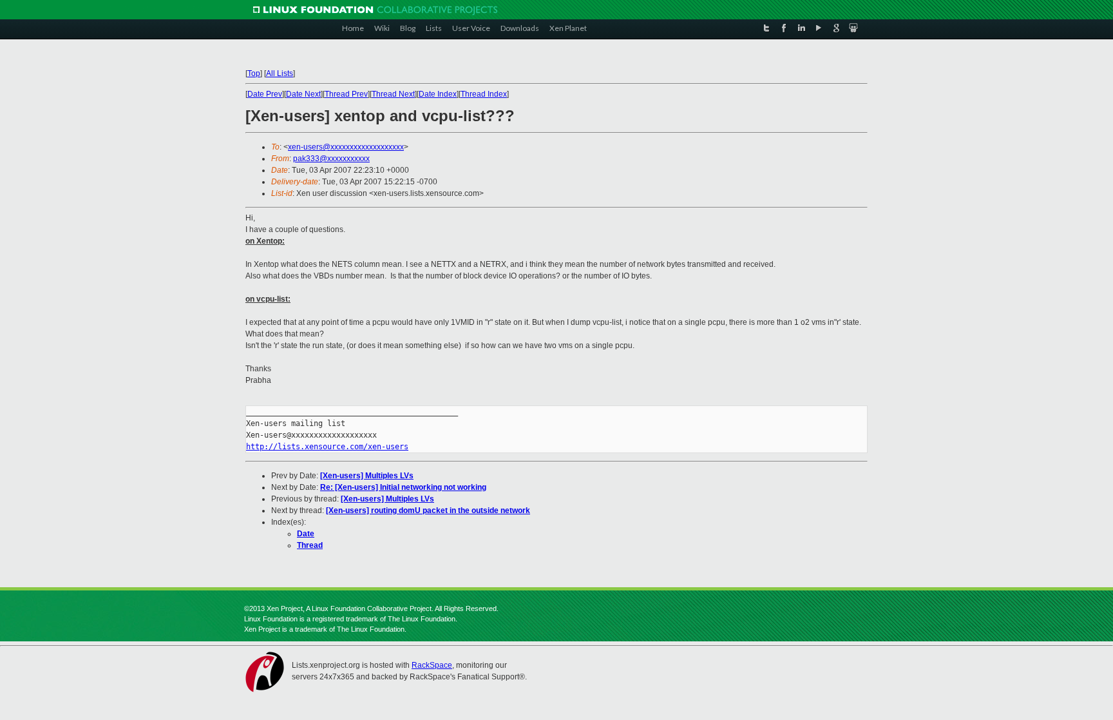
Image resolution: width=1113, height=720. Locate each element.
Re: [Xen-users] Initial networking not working (403, 487)
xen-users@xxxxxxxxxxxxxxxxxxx (346, 146)
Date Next (303, 94)
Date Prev (264, 94)
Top (253, 73)
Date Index (438, 94)
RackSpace (432, 665)
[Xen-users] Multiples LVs (367, 475)
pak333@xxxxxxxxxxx (331, 158)
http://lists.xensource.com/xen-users (327, 446)
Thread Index (484, 94)
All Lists (279, 73)
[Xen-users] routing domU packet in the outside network (428, 510)
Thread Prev (346, 94)
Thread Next (393, 94)
